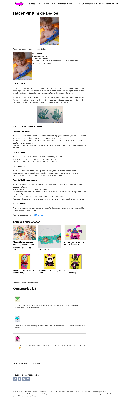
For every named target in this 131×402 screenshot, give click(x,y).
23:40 (83, 305)
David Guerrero (37, 215)
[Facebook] (19, 379)
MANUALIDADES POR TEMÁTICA (90, 4)
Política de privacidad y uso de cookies (26, 363)
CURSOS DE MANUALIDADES (39, 4)
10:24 (83, 325)
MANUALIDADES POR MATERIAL (62, 4)
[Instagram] (28, 379)
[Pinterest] (24, 379)
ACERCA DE (110, 4)
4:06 (83, 346)
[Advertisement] (102, 48)
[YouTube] (15, 379)
